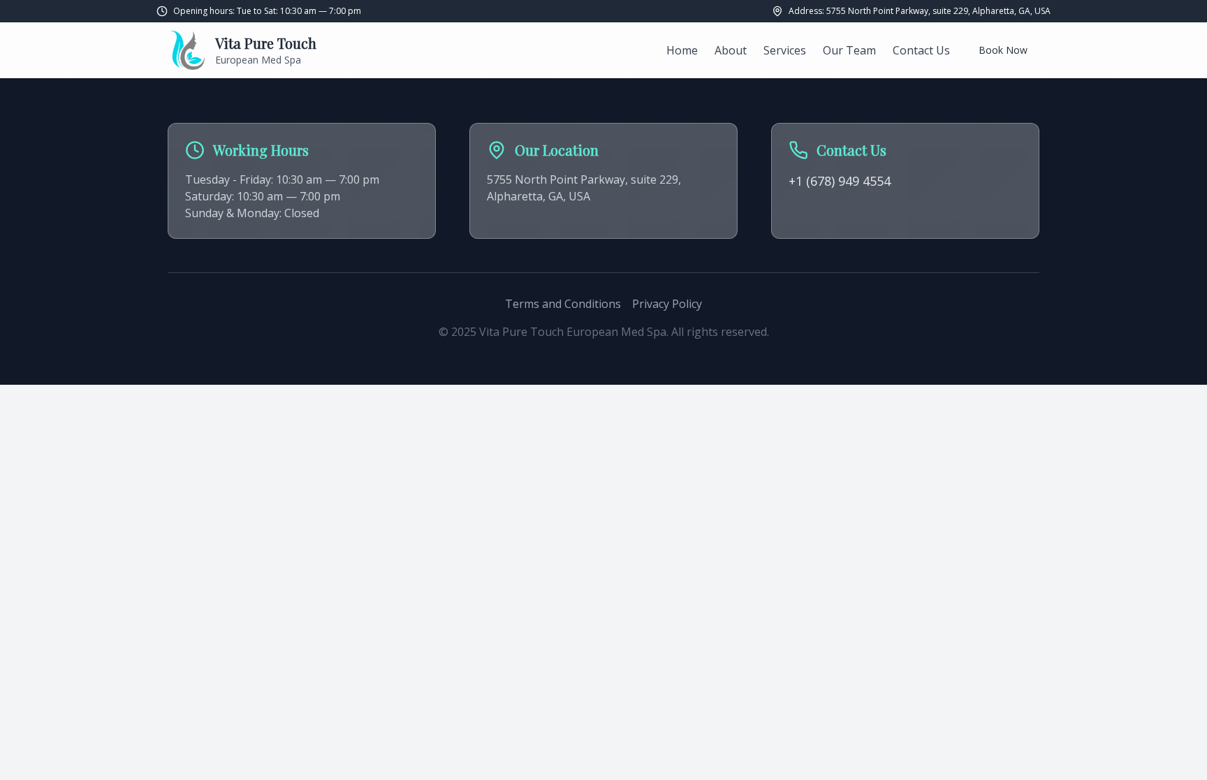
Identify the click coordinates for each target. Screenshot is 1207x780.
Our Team (849, 50)
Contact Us (921, 50)
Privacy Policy (667, 303)
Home (682, 50)
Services (784, 50)
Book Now (1003, 50)
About (731, 50)
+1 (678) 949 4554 (840, 180)
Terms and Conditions (563, 303)
